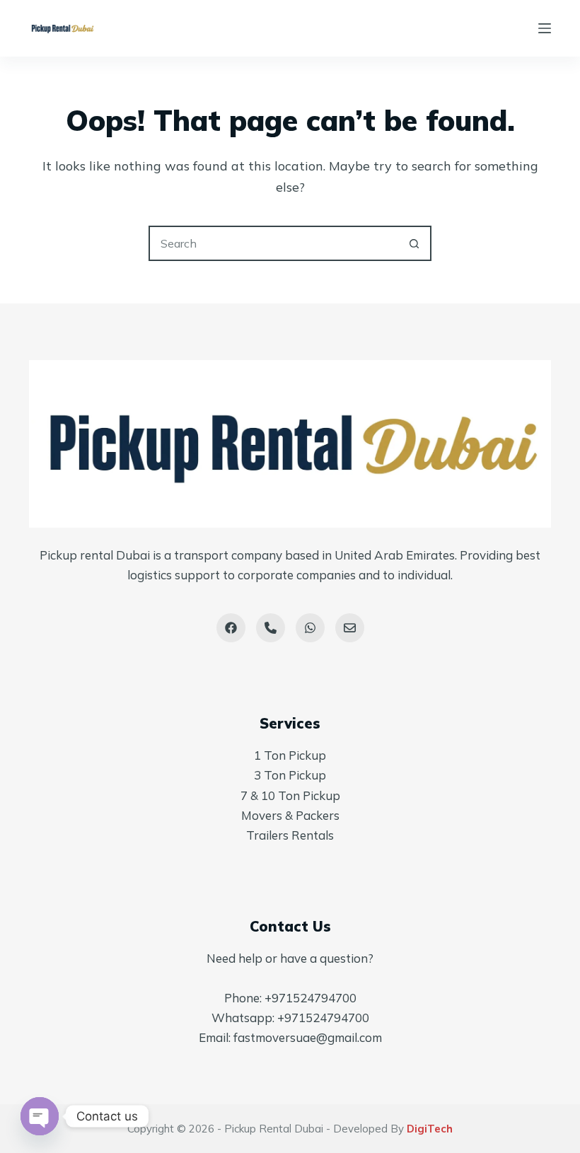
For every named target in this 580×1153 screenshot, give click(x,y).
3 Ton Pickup (290, 774)
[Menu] (544, 28)
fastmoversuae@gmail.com (307, 1037)
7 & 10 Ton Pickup (290, 795)
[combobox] (274, 243)
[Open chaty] (40, 1116)
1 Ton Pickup (290, 755)
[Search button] (414, 243)
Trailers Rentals (290, 835)
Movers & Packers (290, 815)
